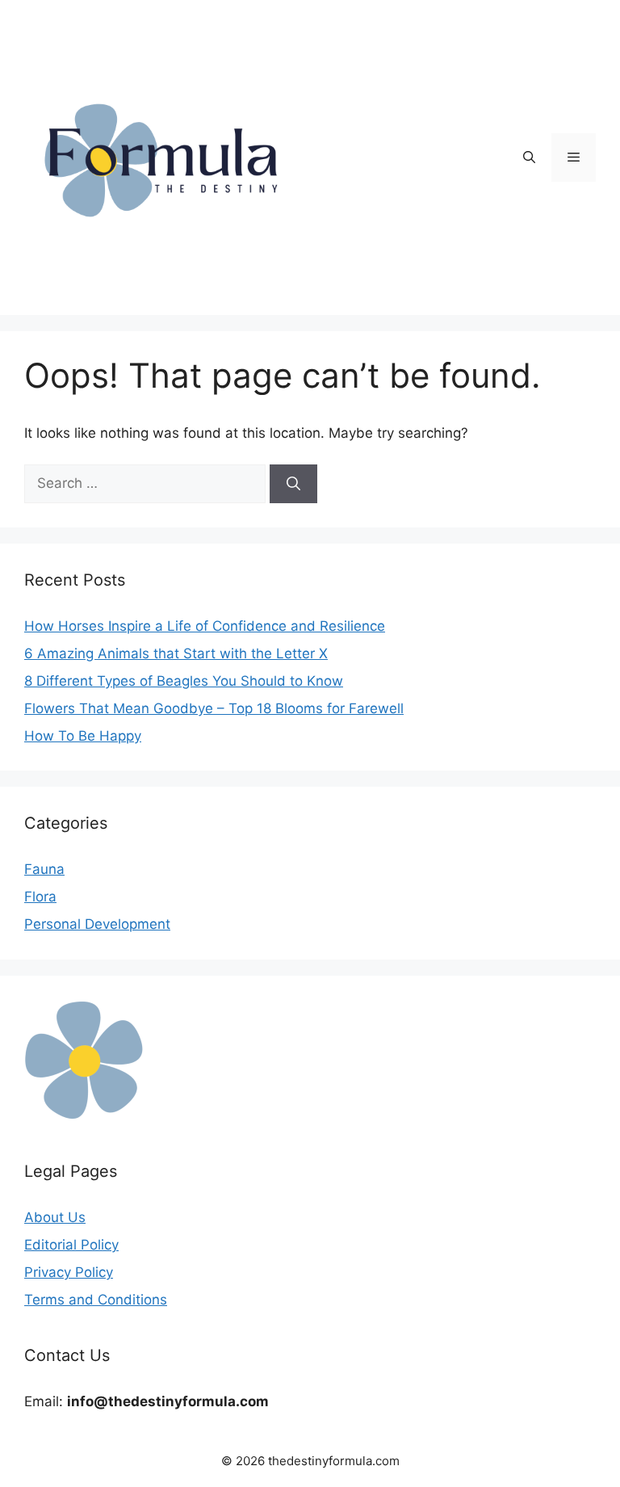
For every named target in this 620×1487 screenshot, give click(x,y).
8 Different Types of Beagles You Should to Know (183, 681)
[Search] (293, 483)
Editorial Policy (71, 1245)
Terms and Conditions (95, 1300)
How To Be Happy (82, 736)
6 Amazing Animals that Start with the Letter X (176, 653)
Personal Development (97, 924)
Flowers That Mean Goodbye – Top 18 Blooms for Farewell (214, 708)
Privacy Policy (68, 1272)
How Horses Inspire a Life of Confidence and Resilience (204, 626)
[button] (529, 157)
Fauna (44, 869)
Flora (40, 896)
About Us (55, 1217)
